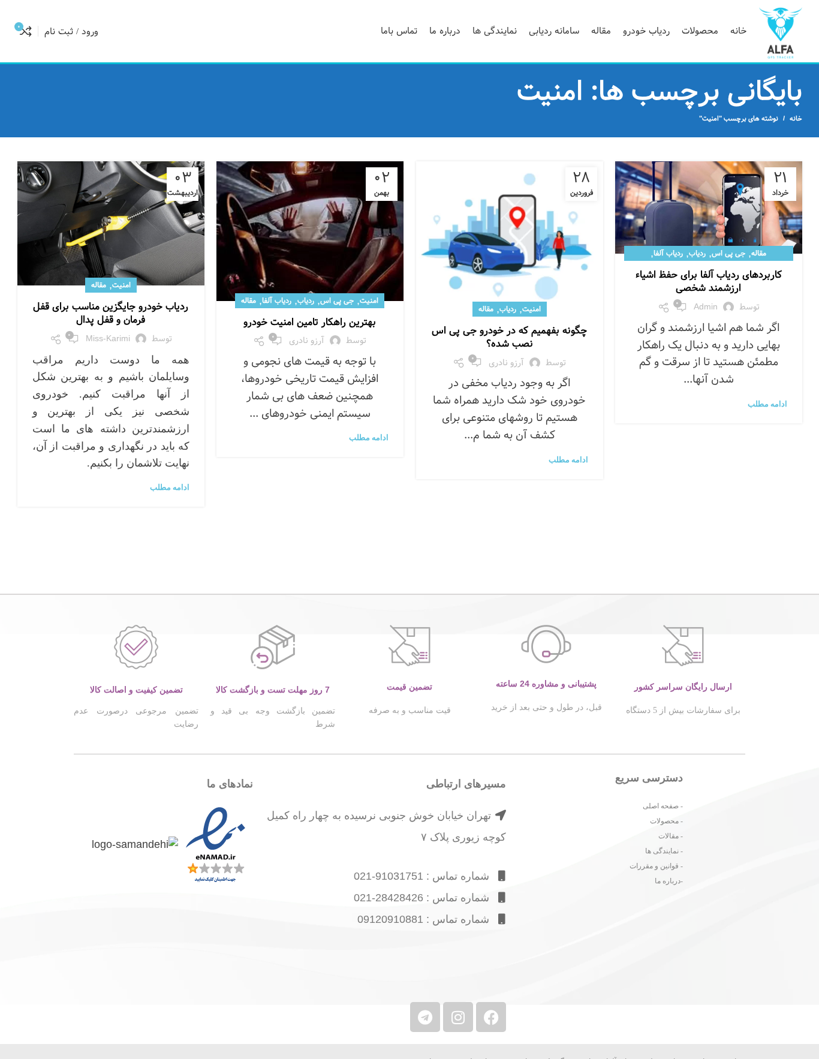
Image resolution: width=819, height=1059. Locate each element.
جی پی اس (728, 253)
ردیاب (697, 253)
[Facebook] (491, 1017)
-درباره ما (669, 881)
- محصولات (666, 821)
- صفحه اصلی (663, 806)
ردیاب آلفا (668, 253)
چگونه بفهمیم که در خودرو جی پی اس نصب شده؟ (509, 337)
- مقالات (670, 836)
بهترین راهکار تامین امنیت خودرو (309, 322)
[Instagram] (458, 1017)
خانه (796, 119)
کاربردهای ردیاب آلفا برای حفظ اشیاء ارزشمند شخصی (709, 281)
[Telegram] (425, 1017)
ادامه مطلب (767, 404)
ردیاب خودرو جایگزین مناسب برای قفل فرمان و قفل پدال (110, 313)
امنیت (531, 309)
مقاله (758, 253)
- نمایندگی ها (664, 851)
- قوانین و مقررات (656, 866)
